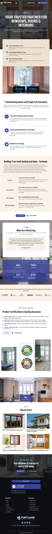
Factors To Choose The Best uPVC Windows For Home (38, 450)
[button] (16, 3)
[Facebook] (22, 523)
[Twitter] (29, 523)
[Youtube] (27, 523)
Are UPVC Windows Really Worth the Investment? (13, 430)
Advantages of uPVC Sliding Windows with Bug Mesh (13, 450)
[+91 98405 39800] (13, 486)
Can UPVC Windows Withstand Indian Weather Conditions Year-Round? (36, 430)
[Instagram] (25, 523)
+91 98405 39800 (20, 486)
